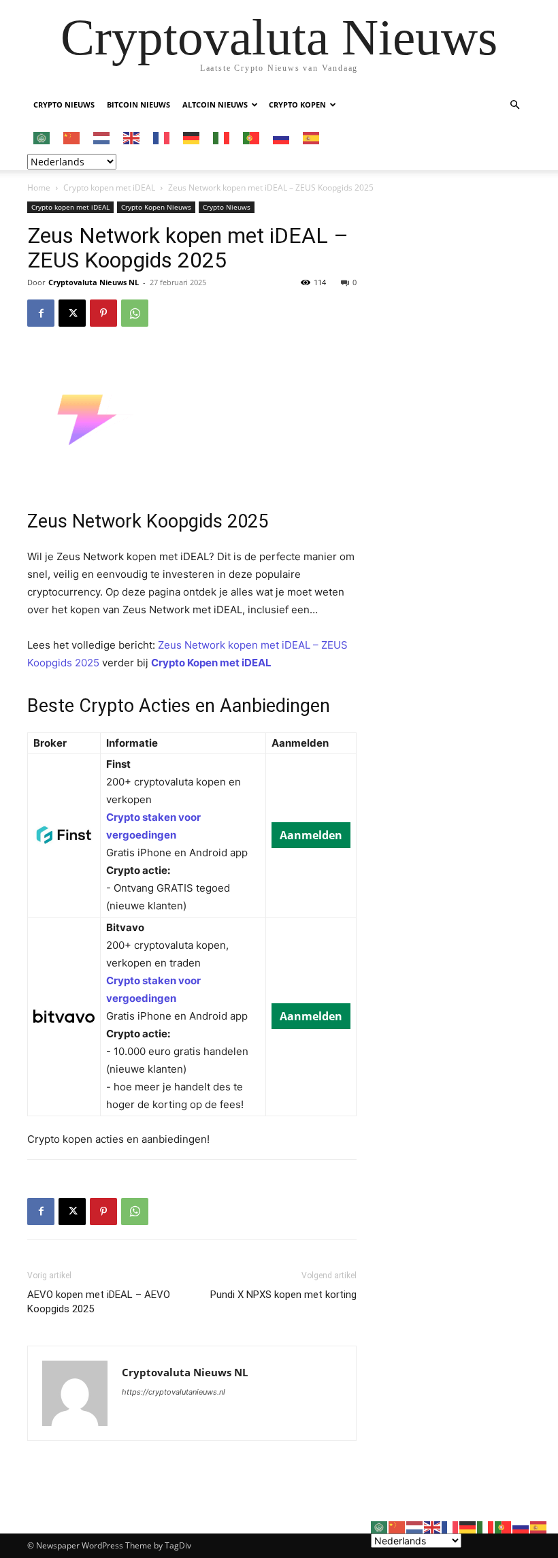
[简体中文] (72, 137)
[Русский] (282, 137)
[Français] (162, 137)
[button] (514, 105)
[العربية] (42, 137)
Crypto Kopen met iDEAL (211, 662)
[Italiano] (222, 137)
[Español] (312, 137)
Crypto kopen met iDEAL (109, 187)
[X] (72, 313)
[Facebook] (40, 313)
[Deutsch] (192, 137)
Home (38, 187)
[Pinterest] (103, 313)
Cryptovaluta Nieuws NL (93, 282)
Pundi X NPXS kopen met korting (283, 1294)
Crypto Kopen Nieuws (156, 207)
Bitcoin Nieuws (138, 104)
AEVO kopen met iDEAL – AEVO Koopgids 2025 (98, 1301)
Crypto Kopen (297, 104)
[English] (132, 137)
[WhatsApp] (134, 313)
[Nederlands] (102, 137)
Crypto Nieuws (64, 104)
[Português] (252, 137)
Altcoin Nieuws (215, 104)
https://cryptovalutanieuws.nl (173, 1392)
